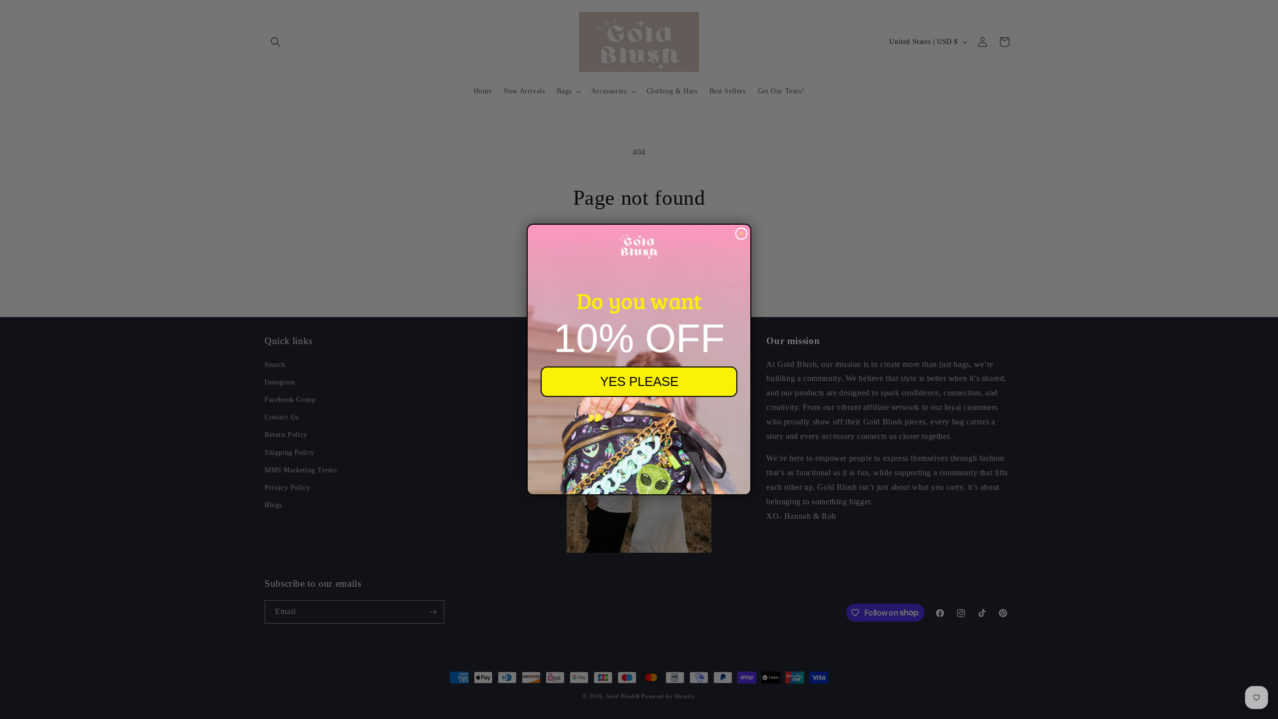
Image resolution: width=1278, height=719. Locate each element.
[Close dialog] (741, 234)
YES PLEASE (639, 381)
